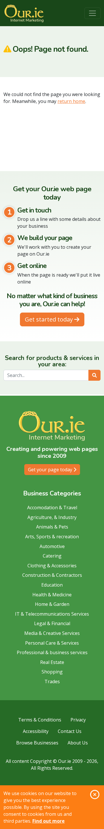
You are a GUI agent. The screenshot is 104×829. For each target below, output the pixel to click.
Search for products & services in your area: (52, 361)
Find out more (48, 821)
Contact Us (69, 731)
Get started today (49, 319)
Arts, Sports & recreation (52, 536)
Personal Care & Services (52, 643)
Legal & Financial (52, 623)
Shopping (52, 672)
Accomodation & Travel (52, 507)
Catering (52, 556)
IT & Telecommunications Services (52, 614)
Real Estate (52, 662)
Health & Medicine (52, 594)
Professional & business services (52, 652)
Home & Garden (52, 604)
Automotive (52, 546)
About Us (78, 743)
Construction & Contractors (52, 575)
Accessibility (36, 731)
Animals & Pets (52, 527)
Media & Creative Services (52, 633)
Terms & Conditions (39, 720)
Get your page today (50, 469)
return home (71, 101)
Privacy (78, 720)
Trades (52, 681)
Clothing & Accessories (52, 565)
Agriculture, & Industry (52, 517)
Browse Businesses (37, 743)
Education (52, 585)
